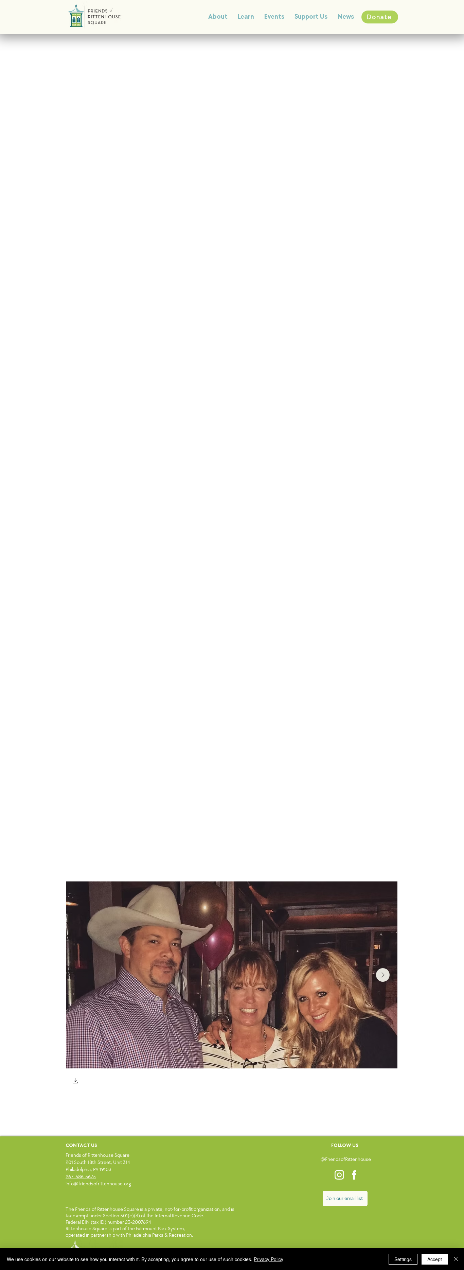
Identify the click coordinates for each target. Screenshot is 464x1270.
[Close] (456, 1259)
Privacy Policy (268, 1259)
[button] (75, 1081)
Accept (434, 1259)
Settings (403, 1259)
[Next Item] (383, 975)
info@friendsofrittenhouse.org (98, 1184)
